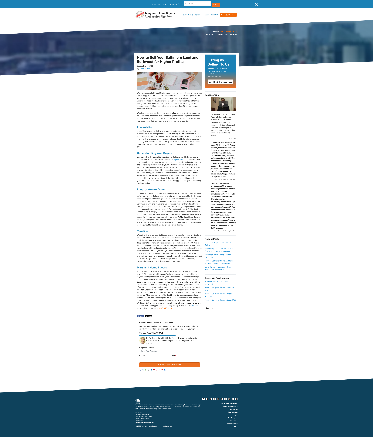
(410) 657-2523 (228, 31)
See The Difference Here (220, 82)
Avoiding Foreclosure (230, 406)
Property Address (147, 348)
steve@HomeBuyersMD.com (145, 422)
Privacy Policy (232, 424)
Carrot (169, 426)
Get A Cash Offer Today (229, 403)
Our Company (232, 418)
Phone (142, 356)
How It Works (187, 15)
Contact (194, 306)
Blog (235, 427)
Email (173, 356)
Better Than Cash (202, 15)
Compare (220, 34)
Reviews (233, 34)
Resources (233, 421)
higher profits (179, 160)
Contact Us (209, 34)
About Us (215, 15)
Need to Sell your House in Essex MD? (220, 300)
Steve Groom (145, 69)
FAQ (226, 34)
